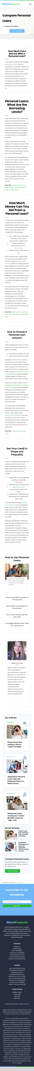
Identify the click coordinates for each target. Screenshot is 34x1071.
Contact (22, 1014)
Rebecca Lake (17, 663)
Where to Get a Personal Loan (17, 984)
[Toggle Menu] (30, 4)
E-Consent (7, 1014)
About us (27, 1014)
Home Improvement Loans (17, 955)
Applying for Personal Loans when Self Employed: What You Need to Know (16, 780)
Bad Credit (17, 998)
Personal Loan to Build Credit (17, 980)
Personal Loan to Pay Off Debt (17, 976)
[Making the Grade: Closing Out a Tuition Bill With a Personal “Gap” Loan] (17, 803)
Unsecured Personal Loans (17, 974)
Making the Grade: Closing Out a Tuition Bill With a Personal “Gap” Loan (16, 816)
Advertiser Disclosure (25, 1012)
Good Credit (17, 994)
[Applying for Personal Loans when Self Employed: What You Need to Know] (17, 766)
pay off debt (13, 64)
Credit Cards (10, 722)
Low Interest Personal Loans (17, 970)
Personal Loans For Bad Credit (17, 959)
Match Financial (13, 1004)
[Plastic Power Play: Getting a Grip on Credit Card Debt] (17, 732)
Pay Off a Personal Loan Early (17, 978)
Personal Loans (11, 756)
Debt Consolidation (17, 951)
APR (6, 306)
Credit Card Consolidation (17, 953)
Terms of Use (15, 1014)
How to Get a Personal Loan (17, 968)
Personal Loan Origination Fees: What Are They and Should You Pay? (16, 314)
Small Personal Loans (17, 972)
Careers (5, 1010)
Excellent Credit (17, 992)
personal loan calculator (13, 415)
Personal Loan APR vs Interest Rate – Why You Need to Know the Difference (15, 187)
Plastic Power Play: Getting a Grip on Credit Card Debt (15, 744)
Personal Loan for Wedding (17, 982)
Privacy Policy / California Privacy (17, 1010)
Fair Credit (17, 996)
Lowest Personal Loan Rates (17, 957)
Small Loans (17, 947)
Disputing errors (18, 487)
